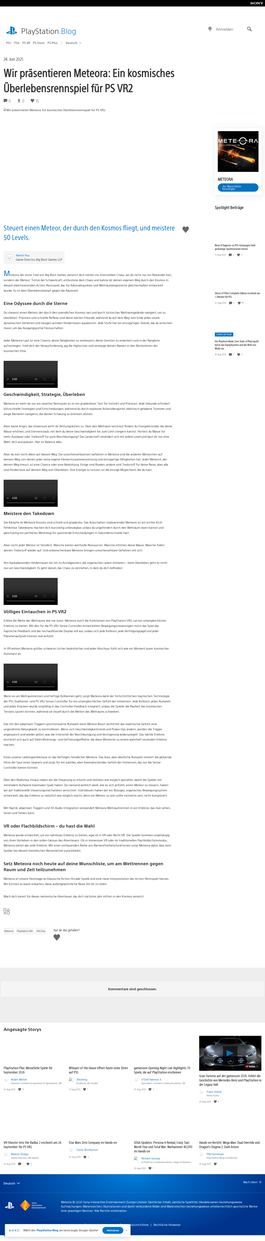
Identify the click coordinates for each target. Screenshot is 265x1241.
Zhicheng (81, 1079)
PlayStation (48, 31)
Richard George (150, 1158)
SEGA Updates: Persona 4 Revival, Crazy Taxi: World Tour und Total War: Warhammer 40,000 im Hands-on (163, 1146)
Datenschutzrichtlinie (134, 1225)
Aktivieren (113, 1230)
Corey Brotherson (87, 1149)
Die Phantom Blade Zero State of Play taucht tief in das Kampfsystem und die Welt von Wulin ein (237, 345)
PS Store (39, 43)
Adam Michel (19, 1079)
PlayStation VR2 (25, 931)
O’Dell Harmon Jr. (151, 1079)
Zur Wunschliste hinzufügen (231, 187)
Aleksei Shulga (19, 1154)
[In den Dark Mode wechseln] (210, 29)
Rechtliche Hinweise (166, 1225)
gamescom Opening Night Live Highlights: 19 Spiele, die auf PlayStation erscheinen (162, 1070)
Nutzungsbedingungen (100, 1225)
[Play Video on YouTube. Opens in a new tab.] (252, 1066)
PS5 (8, 43)
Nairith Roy (23, 255)
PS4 (16, 43)
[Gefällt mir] (239, 255)
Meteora (9, 931)
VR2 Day (40, 931)
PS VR (26, 43)
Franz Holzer (214, 1091)
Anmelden (224, 29)
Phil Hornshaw (215, 1154)
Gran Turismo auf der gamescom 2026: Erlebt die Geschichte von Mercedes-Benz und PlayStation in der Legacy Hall (230, 1080)
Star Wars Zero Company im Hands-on (93, 1142)
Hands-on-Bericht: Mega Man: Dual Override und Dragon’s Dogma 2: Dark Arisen (229, 1144)
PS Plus (53, 43)
